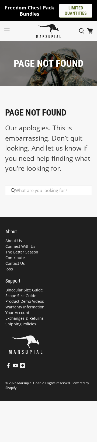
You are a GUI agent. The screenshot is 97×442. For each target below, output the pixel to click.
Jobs (9, 269)
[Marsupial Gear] (48, 31)
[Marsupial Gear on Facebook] (8, 367)
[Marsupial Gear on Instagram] (23, 367)
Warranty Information (24, 306)
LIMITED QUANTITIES (76, 10)
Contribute (15, 257)
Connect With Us (20, 246)
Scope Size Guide (20, 295)
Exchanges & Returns (24, 318)
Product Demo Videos (24, 301)
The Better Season (21, 252)
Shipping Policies (20, 323)
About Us (13, 240)
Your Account (17, 312)
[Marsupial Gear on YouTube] (16, 367)
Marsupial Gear (29, 383)
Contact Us (15, 263)
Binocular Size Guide (24, 290)
